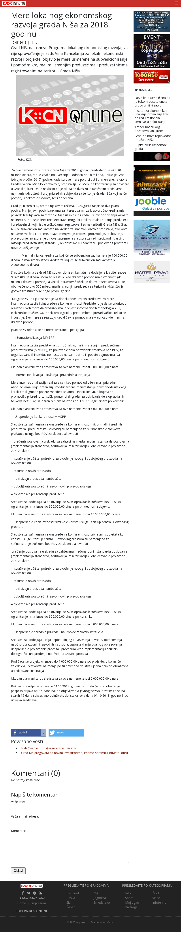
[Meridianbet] (152, 76)
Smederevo (102, 902)
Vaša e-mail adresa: (25, 816)
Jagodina (100, 898)
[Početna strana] (31, 885)
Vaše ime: (18, 802)
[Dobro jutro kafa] (152, 156)
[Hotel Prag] (152, 272)
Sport (129, 898)
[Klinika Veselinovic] (152, 238)
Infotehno (159, 902)
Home (21, 903)
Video (156, 898)
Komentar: (18, 831)
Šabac (70, 907)
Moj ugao (132, 902)
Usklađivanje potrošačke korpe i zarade (48, 748)
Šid (68, 902)
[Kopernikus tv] (152, 21)
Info (35, 42)
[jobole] (152, 203)
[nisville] (152, 180)
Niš (96, 893)
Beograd (72, 893)
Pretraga (131, 907)
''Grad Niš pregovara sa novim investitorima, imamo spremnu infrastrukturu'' (74, 753)
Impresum (38, 903)
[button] (28, 733)
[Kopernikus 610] (152, 50)
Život (155, 893)
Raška (70, 898)
